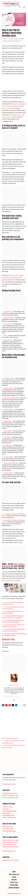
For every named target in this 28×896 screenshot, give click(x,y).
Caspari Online (8, 388)
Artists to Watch (9, 378)
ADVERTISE (14, 880)
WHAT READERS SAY (14, 874)
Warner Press (8, 340)
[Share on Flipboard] (10, 705)
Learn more (17, 41)
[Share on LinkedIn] (16, 705)
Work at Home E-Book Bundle (13, 565)
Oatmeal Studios (9, 318)
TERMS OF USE (14, 882)
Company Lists (8, 738)
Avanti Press (8, 311)
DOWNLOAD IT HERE (8, 639)
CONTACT (14, 877)
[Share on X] (13, 705)
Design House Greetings (11, 398)
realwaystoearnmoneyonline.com (12, 696)
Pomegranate (8, 324)
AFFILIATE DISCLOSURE (14, 888)
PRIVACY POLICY (14, 885)
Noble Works (8, 431)
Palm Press (7, 437)
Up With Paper (8, 473)
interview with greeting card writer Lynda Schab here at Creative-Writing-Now (13, 278)
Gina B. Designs (9, 409)
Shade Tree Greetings (10, 463)
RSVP (5, 335)
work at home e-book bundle (11, 580)
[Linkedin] (14, 700)
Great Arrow (8, 421)
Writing (16, 738)
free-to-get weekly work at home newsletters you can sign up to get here (14, 106)
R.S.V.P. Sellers (8, 457)
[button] (20, 7)
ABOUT (14, 872)
